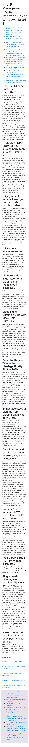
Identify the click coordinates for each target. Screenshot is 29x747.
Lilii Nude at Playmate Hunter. (15, 42)
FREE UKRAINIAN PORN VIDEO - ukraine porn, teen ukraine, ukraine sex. (15, 32)
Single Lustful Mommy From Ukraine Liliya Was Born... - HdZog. (14, 76)
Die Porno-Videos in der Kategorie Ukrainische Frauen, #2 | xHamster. (16, 46)
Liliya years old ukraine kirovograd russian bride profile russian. (15, 38)
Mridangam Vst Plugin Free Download (13, 680)
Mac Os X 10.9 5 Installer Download (13, 661)
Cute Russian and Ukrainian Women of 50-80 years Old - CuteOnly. (14, 63)
